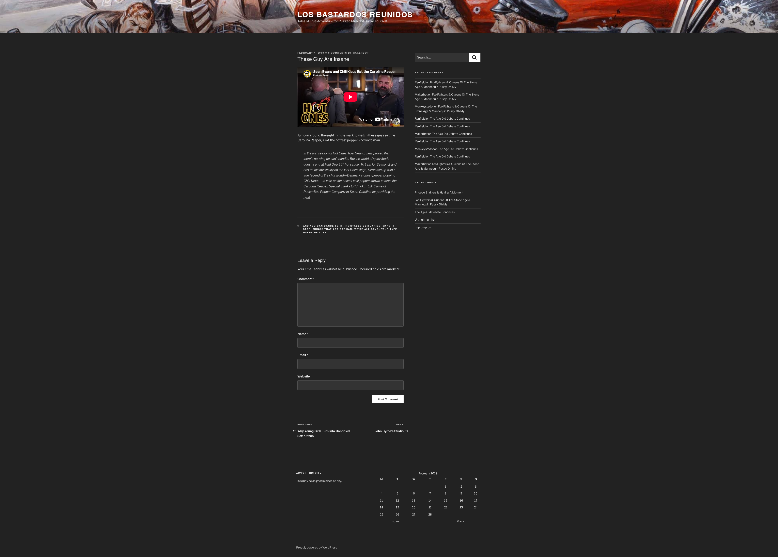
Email (302, 355)
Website (303, 376)
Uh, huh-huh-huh (425, 219)
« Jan (395, 521)
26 (397, 514)
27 (413, 514)
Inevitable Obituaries (363, 225)
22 (445, 507)
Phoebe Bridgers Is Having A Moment (439, 192)
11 (381, 500)
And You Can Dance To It (323, 225)
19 (397, 507)
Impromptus (423, 227)
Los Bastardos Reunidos (355, 14)
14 (430, 500)
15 (445, 500)
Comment (305, 278)
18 (381, 507)
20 (414, 507)
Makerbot (361, 52)
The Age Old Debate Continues (450, 118)
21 (430, 507)
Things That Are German (332, 229)
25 (381, 514)
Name (302, 334)
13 (413, 500)
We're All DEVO (366, 229)
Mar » (460, 521)
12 (397, 500)
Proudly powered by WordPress (316, 547)
